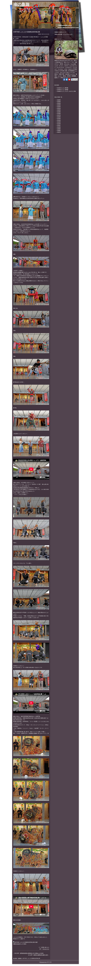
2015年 (59, 118)
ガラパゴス (66, 64)
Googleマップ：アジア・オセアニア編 (66, 91)
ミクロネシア (68, 67)
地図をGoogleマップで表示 (19, 943)
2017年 (59, 115)
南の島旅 (22, 4)
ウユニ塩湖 (73, 64)
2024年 (59, 103)
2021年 (59, 108)
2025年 (59, 101)
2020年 (59, 110)
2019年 (59, 111)
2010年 (59, 127)
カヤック (62, 72)
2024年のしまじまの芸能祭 (33, 275)
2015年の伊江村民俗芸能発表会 (20, 487)
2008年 (59, 130)
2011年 (58, 125)
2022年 (59, 106)
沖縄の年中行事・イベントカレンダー (63, 34)
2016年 (59, 116)
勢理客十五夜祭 (33, 733)
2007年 (59, 132)
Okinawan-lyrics (43, 962)
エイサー (60, 75)
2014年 (59, 120)
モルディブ (71, 69)
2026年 (59, 99)
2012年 (59, 123)
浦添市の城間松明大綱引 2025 (40, 955)
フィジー (61, 65)
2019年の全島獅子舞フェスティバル (22, 272)
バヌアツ (66, 65)
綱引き (64, 75)
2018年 (59, 113)
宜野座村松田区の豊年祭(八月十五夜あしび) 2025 (31, 953)
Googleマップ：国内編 (62, 87)
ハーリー (72, 74)
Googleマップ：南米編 (62, 89)
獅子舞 (68, 75)
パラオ (65, 69)
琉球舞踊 (74, 75)
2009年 (59, 128)
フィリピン (60, 69)
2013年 (59, 122)
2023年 (59, 105)
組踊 (55, 77)
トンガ (56, 65)
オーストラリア (60, 67)
